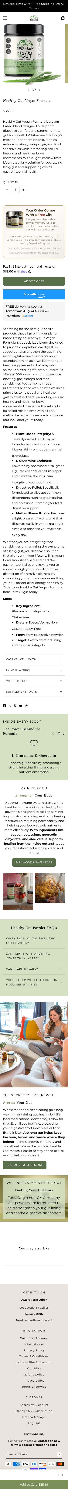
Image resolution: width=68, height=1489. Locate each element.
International (34, 1344)
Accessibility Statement (34, 1362)
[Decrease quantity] (55, 1475)
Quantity (10, 182)
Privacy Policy (34, 1350)
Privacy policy (34, 1380)
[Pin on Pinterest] (15, 705)
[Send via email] (20, 705)
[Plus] (23, 189)
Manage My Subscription (34, 1411)
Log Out (34, 1423)
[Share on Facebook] (4, 705)
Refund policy (34, 1374)
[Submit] (59, 1454)
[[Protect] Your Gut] (34, 1044)
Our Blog (34, 1368)
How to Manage (34, 1417)
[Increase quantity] (62, 1475)
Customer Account (34, 1338)
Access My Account (34, 1405)
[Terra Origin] (34, 18)
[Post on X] (9, 705)
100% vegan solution (30, 374)
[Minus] (7, 189)
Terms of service (34, 1386)
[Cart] (63, 18)
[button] (26, 705)
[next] (39, 90)
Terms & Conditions (34, 1356)
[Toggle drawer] (5, 18)
